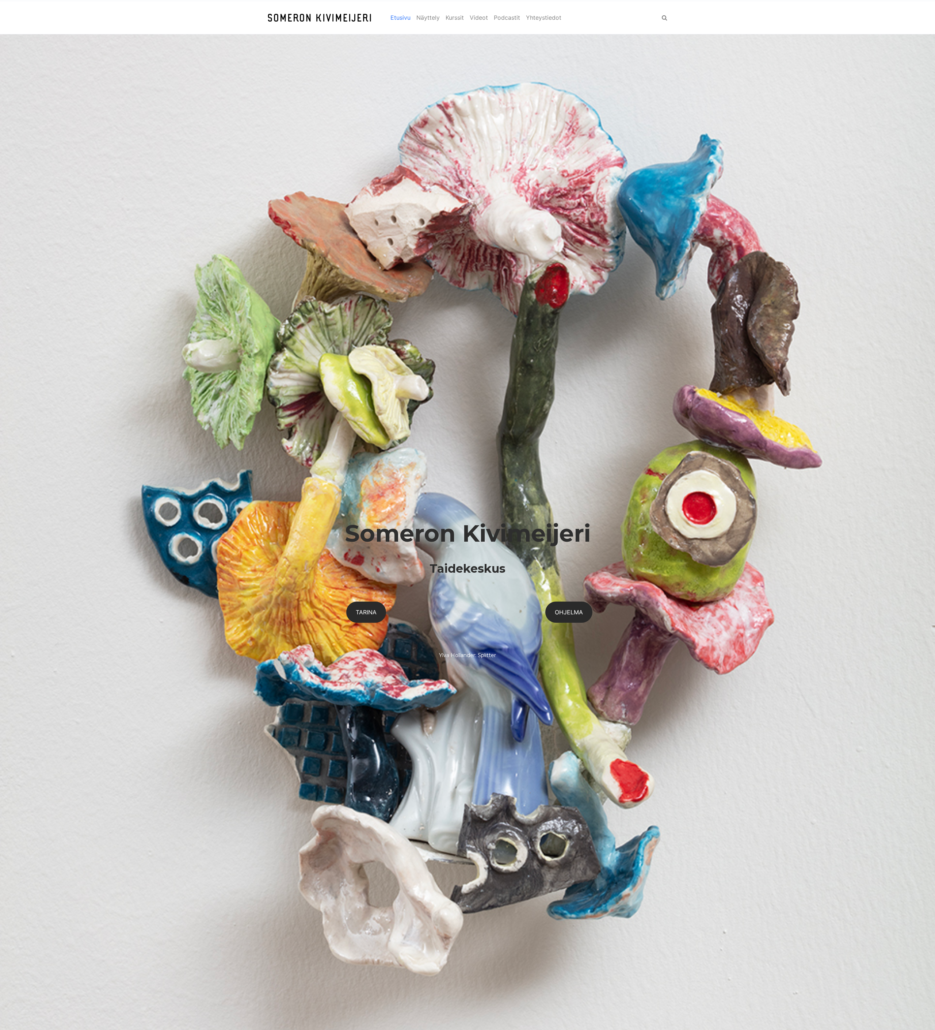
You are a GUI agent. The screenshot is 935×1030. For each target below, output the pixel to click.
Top (917, 1012)
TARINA (366, 612)
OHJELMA (569, 612)
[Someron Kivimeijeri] (319, 17)
